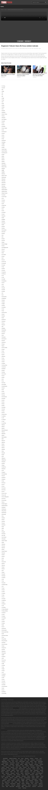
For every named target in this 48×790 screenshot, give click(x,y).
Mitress (3, 442)
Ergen (3, 242)
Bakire (3, 159)
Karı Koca (4, 373)
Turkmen (4, 612)
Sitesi (3, 549)
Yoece (3, 679)
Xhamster (12, 773)
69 (2, 96)
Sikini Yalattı (4, 540)
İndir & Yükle (4, 347)
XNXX (3, 654)
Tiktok (32, 48)
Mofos (3, 447)
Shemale (3, 538)
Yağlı (3, 663)
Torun (3, 596)
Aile (3, 108)
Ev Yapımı (4, 254)
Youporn (3, 682)
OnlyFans (4, 466)
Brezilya (3, 186)
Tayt (3, 579)
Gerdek (3, 289)
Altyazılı (3, 117)
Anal (5, 9)
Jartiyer (3, 363)
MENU (2, 6)
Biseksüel (4, 177)
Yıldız (3, 677)
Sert (29, 48)
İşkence (3, 356)
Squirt (22, 773)
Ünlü (3, 633)
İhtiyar (3, 344)
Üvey (3, 637)
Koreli (3, 400)
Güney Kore (4, 312)
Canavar (3, 194)
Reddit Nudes (4, 505)
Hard (3, 317)
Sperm (3, 563)
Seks (3, 526)
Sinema (3, 545)
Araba (3, 136)
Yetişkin (3, 675)
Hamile (27, 782)
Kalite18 (3, 368)
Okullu (3, 463)
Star (30, 48)
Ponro (3, 484)
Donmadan (4, 229)
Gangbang (4, 280)
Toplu (3, 595)
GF (2, 293)
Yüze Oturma (4, 686)
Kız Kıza (3, 382)
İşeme (3, 354)
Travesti (3, 598)
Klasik (3, 387)
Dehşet (3, 221)
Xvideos (3, 656)
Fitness (3, 270)
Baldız (3, 161)
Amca (3, 122)
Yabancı (3, 661)
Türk (3, 605)
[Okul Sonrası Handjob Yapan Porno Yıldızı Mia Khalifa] (40, 69)
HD (2, 326)
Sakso (3, 519)
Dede (3, 217)
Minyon (3, 440)
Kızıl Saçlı (4, 384)
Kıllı (3, 379)
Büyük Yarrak (4, 193)
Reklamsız (4, 509)
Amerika (3, 126)
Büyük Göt (10, 48)
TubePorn (4, 600)
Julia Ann (4, 366)
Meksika (3, 433)
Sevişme (3, 533)
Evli (3, 258)
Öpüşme (3, 468)
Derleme (3, 222)
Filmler (3, 268)
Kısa (3, 380)
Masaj (3, 426)
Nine (3, 451)
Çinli (3, 203)
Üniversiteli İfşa (5, 631)
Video (41, 782)
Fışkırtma (4, 272)
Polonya (3, 482)
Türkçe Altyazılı (36, 48)
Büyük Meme (4, 189)
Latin (3, 417)
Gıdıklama (4, 298)
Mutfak (3, 449)
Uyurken (3, 642)
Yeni (3, 672)
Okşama (23, 48)
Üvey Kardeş (4, 640)
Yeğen (3, 668)
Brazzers (7, 48)
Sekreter (3, 524)
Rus (3, 516)
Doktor (3, 228)
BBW (3, 170)
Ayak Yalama (4, 150)
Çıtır (3, 208)
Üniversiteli (4, 630)
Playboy (3, 479)
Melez (3, 435)
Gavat (3, 282)
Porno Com (4, 493)
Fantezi (3, 265)
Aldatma (3, 112)
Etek (3, 252)
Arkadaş (3, 142)
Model (21, 48)
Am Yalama (4, 119)
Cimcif (3, 201)
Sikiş (3, 542)
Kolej (3, 391)
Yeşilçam (4, 674)
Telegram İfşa (4, 584)
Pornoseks (4, 500)
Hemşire (3, 331)
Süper (3, 572)
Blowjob (3, 180)
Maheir (3, 424)
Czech (3, 214)
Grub (3, 308)
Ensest (3, 240)
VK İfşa (3, 649)
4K (2, 93)
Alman (3, 115)
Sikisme (3, 544)
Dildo (3, 224)
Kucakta (3, 407)
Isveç (3, 358)
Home (2, 9)
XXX (3, 658)
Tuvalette (4, 617)
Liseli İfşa (4, 423)
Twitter (40, 48)
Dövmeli (3, 231)
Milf (3, 438)
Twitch (3, 621)
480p (3, 91)
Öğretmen (4, 459)
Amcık (3, 124)
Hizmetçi (3, 337)
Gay (3, 284)
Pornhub (36, 764)
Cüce (3, 210)
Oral (3, 470)
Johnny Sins (4, 365)
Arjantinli (4, 140)
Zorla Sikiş (4, 693)
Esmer (28, 776)
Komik (3, 393)
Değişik (3, 219)
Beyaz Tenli (4, 175)
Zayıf (3, 688)
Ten (3, 586)
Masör (3, 428)
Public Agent (4, 503)
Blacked (3, 179)
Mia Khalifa (4, 437)
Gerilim (3, 291)
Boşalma (4, 182)
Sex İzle (3, 535)
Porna (3, 486)
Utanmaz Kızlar (5, 635)
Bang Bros (36, 770)
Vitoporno (4, 647)
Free (3, 275)
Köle (3, 389)
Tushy (3, 614)
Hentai (3, 333)
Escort (3, 249)
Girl (2, 294)
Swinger (3, 575)
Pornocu (26, 48)
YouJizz (3, 681)
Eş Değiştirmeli (5, 247)
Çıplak (3, 207)
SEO (3, 528)
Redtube (3, 507)
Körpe (3, 403)
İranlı (3, 351)
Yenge (3, 670)
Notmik (3, 452)
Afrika (3, 107)
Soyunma (4, 561)
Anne (3, 135)
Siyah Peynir (4, 551)
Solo (3, 558)
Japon (3, 361)
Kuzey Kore (4, 414)
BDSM (23, 780)
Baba (3, 156)
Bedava (4, 48)
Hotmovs (4, 342)
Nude (3, 454)
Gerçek (16, 48)
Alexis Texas (4, 114)
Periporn (3, 477)
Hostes (3, 340)
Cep (3, 198)
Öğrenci (3, 458)
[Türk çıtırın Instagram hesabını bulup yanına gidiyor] (24, 69)
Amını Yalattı (4, 128)
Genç (3, 286)
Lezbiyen (4, 419)
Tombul (3, 593)
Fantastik (4, 263)
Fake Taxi (4, 261)
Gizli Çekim (4, 296)
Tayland (3, 577)
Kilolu (3, 377)
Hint (3, 335)
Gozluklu (4, 307)
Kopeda (3, 398)
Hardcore (4, 319)
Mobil (3, 444)
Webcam (3, 651)
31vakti (3, 87)
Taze (3, 581)
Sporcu (3, 565)
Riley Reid (4, 510)
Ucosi (3, 626)
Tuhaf (3, 602)
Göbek (3, 301)
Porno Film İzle (4, 730)
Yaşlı (3, 667)
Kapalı (3, 370)
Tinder (3, 591)
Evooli (3, 259)
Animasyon (4, 131)
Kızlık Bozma (4, 386)
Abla (3, 103)
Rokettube (4, 512)
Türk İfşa (4, 607)
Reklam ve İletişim (13, 758)
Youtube (3, 684)
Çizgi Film (4, 205)
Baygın (3, 168)
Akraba (3, 110)
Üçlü (3, 624)
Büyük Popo (4, 191)
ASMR (3, 143)
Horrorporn (4, 338)
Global (3, 300)
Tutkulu (3, 616)
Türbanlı (3, 603)
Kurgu (3, 410)
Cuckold (3, 212)
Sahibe (3, 517)
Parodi (3, 475)
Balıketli (3, 163)
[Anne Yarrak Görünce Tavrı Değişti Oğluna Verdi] (8, 69)
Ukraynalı (4, 628)
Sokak (3, 554)
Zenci (3, 689)
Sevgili (3, 531)
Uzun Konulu (4, 644)
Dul (2, 235)
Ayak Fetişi (4, 149)
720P (3, 98)
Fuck (3, 277)
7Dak (3, 100)
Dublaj (3, 233)
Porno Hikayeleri (5, 496)
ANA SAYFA (5, 758)
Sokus (3, 556)
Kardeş (3, 372)
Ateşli (3, 147)
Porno (3, 491)
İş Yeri (3, 352)
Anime (3, 133)
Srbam (3, 568)
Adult (3, 105)
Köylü (3, 405)
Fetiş (3, 266)
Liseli (3, 421)
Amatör (3, 121)
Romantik (4, 514)
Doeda (3, 226)
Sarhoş (3, 521)
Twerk (3, 619)
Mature (3, 431)
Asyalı (3, 145)
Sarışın (3, 523)
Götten (3, 305)
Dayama (3, 215)
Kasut (3, 375)
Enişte (3, 238)
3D (2, 89)
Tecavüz (3, 582)
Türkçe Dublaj (5, 610)
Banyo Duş (4, 166)
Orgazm (3, 472)
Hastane (3, 321)
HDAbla (3, 328)
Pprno (3, 502)
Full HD (3, 279)
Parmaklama (4, 473)
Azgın (3, 154)
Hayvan (3, 324)
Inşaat (3, 349)
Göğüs (3, 303)
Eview (3, 256)
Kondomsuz (4, 396)
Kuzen (3, 412)
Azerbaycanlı (4, 152)
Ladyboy (4, 416)
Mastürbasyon (5, 430)
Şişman (3, 547)
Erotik (3, 245)
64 (2, 94)
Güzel (3, 314)
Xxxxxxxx (4, 660)
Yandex (3, 665)
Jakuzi (3, 359)
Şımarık (3, 552)
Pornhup (4, 489)
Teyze (3, 588)
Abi (2, 101)
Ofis (3, 456)
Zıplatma (4, 691)
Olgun (3, 465)
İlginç (3, 345)
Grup (18, 48)
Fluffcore (4, 273)
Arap (3, 138)
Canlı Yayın (4, 196)
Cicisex (14, 48)
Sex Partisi (4, 537)
